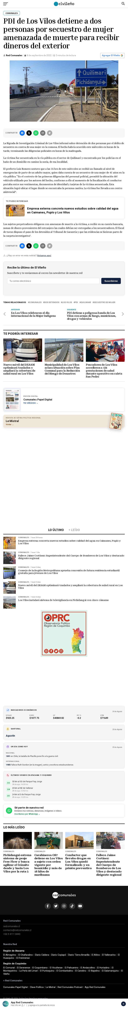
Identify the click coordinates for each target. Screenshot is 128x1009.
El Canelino (80, 971)
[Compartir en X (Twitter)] (29, 133)
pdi (76, 302)
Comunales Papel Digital (15, 987)
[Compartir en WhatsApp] (36, 133)
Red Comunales (14, 55)
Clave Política (37, 987)
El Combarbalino (65, 971)
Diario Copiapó (58, 955)
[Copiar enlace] (49, 133)
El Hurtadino (103, 967)
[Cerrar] (123, 1004)
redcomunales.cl (11, 926)
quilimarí (86, 302)
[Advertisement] (64, 452)
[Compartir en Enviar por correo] (42, 133)
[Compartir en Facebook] (22, 133)
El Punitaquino (47, 971)
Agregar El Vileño (111, 55)
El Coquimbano (40, 967)
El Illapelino (94, 971)
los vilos (67, 302)
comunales (35, 302)
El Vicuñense (56, 967)
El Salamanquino (110, 971)
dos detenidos (51, 302)
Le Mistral (50, 987)
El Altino (96, 955)
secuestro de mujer (104, 302)
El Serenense (23, 967)
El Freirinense (23, 958)
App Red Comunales (95, 987)
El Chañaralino (25, 955)
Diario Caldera (42, 955)
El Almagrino (9, 955)
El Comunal (9, 967)
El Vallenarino (109, 955)
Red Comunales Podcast (70, 987)
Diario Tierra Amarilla (78, 955)
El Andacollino (88, 967)
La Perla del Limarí (28, 971)
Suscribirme (111, 281)
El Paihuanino (71, 967)
